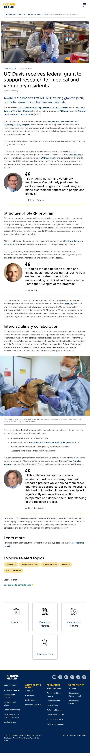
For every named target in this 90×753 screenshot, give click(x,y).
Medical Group (10, 722)
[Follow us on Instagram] (77, 677)
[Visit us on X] (71, 677)
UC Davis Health (11, 14)
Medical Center (10, 685)
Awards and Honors (34, 14)
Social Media (30, 700)
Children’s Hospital (12, 690)
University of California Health (75, 694)
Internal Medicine (50, 564)
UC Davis (72, 688)
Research (66, 564)
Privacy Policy (18, 738)
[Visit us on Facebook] (59, 677)
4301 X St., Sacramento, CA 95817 (74, 735)
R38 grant (64, 111)
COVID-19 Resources (55, 724)
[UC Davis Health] (10, 5)
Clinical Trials (52, 705)
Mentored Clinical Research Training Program (50, 442)
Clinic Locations (53, 700)
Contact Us (30, 695)
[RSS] (83, 677)
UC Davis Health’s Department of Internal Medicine (44, 107)
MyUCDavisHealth (54, 688)
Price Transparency (55, 719)
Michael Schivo (76, 154)
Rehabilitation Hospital (9, 696)
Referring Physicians (55, 710)
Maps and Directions (33, 704)
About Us (22, 14)
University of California (73, 702)
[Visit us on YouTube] (54, 677)
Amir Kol (68, 303)
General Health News (29, 564)
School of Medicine (13, 571)
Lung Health (10, 68)
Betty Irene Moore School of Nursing (11, 716)
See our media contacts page (17, 584)
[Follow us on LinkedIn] (65, 677)
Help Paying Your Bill (55, 714)
